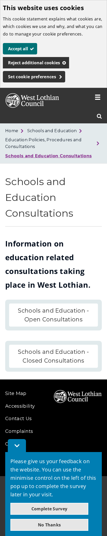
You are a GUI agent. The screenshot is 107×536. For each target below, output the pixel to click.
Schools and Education (52, 130)
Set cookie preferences (32, 77)
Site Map (15, 393)
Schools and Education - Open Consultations (53, 315)
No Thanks (49, 525)
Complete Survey (49, 509)
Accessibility (20, 406)
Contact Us (18, 418)
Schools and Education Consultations (48, 155)
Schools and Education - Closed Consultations (53, 356)
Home (11, 130)
